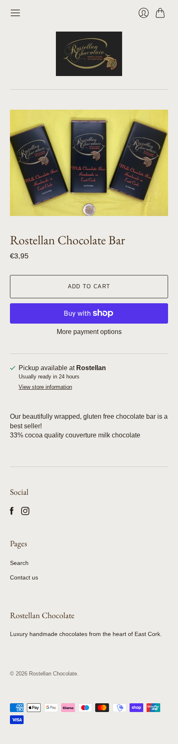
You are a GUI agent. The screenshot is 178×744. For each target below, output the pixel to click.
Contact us (24, 577)
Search (19, 563)
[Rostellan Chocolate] (89, 54)
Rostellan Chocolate (53, 673)
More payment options (89, 331)
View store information (45, 387)
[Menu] (15, 13)
